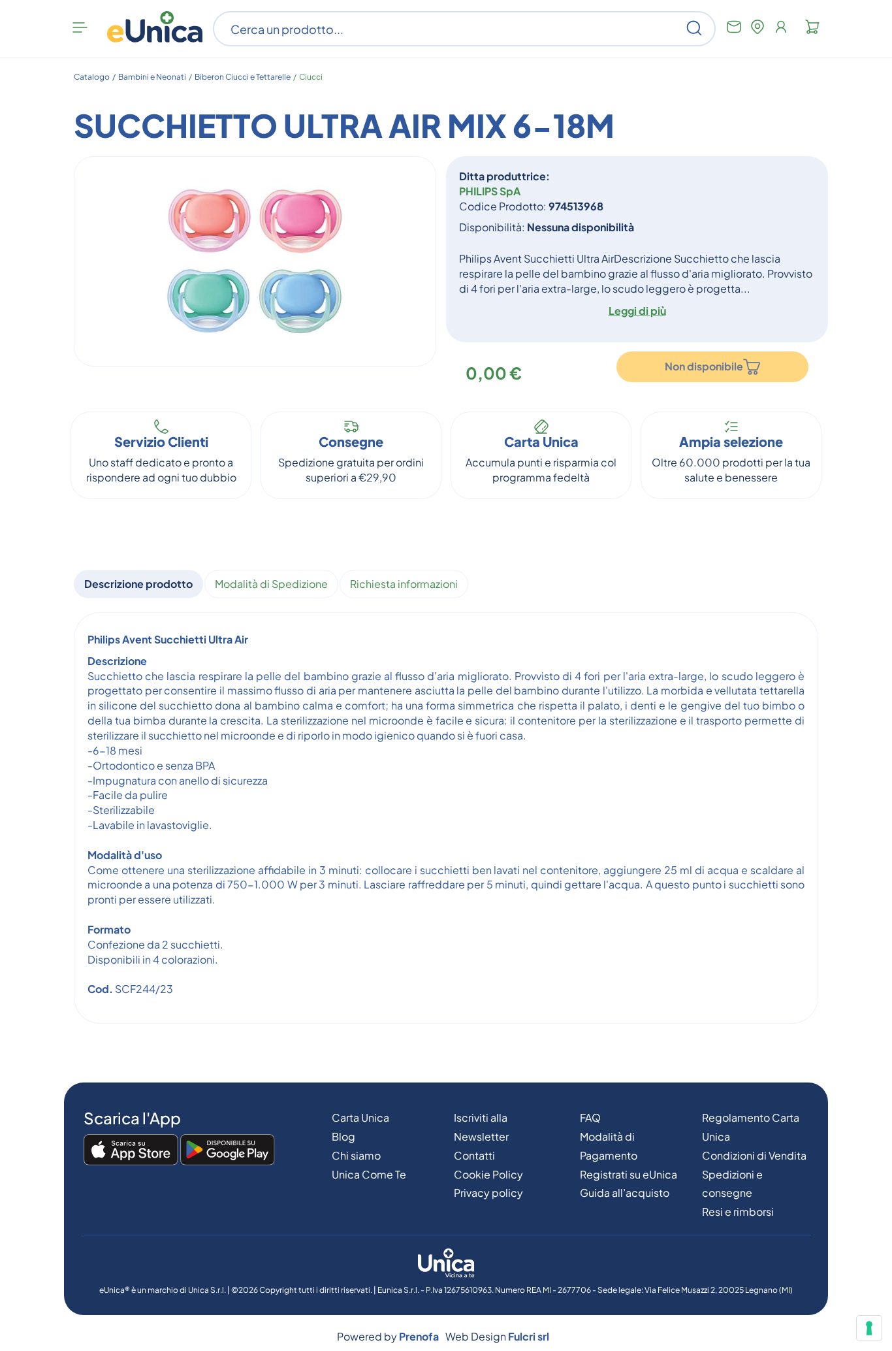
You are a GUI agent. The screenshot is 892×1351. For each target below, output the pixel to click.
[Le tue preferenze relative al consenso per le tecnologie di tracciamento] (869, 1328)
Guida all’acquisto (624, 1192)
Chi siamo (356, 1155)
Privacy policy (488, 1192)
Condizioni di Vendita (754, 1155)
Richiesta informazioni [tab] (404, 584)
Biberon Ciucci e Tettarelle (243, 77)
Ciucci (311, 77)
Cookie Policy (488, 1174)
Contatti (474, 1155)
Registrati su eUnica (628, 1174)
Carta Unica (360, 1117)
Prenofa (419, 1336)
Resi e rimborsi (738, 1211)
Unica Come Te (369, 1174)
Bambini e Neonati (152, 77)
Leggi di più (637, 310)
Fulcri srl (528, 1336)
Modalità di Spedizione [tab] (271, 584)
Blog (343, 1136)
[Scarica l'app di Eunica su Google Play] (227, 1150)
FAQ (590, 1117)
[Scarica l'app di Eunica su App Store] (131, 1150)
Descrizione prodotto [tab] (138, 584)
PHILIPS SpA (489, 191)
